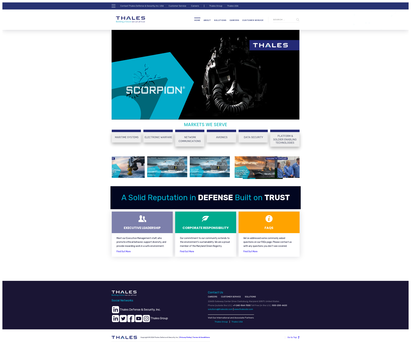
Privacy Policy (186, 337)
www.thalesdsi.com (243, 309)
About (207, 20)
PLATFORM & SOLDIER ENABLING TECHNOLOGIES (285, 139)
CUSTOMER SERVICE (231, 296)
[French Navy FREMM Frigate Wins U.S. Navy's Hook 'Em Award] (162, 166)
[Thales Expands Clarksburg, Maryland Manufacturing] (292, 167)
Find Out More (124, 251)
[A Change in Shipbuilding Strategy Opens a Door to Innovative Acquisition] (119, 167)
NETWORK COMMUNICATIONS (190, 139)
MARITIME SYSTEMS (127, 137)
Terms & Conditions (201, 337)
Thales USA (232, 6)
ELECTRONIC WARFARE (158, 137)
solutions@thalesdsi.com (220, 309)
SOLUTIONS (250, 296)
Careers (195, 6)
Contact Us (215, 292)
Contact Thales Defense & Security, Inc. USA (142, 6)
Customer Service (177, 6)
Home (197, 20)
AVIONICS (221, 137)
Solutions (220, 20)
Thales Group (215, 6)
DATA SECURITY (253, 137)
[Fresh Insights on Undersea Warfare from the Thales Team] (249, 167)
